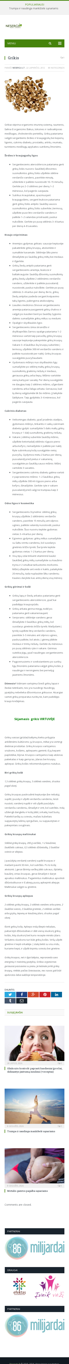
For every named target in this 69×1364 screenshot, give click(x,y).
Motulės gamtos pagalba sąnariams (27, 1190)
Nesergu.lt (19, 67)
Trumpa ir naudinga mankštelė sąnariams (33, 8)
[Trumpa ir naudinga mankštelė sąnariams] (34, 1108)
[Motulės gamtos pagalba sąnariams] (34, 1167)
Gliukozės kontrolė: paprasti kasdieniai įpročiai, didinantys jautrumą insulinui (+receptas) (34, 1070)
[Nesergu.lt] (34, 25)
